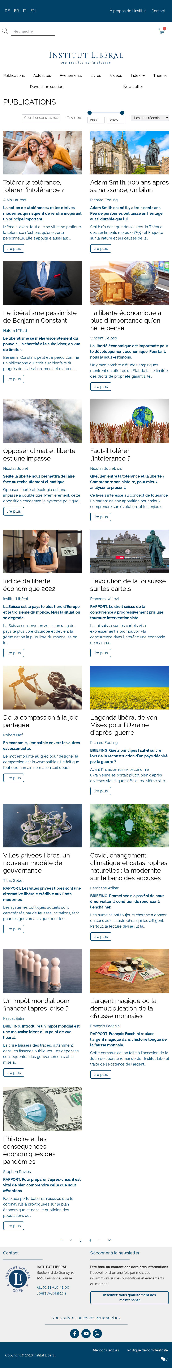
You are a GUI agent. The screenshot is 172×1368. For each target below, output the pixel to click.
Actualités (42, 71)
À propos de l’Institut (128, 7)
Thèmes (160, 71)
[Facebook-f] (74, 1329)
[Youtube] (86, 1329)
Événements (71, 71)
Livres (95, 71)
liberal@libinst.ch (51, 1289)
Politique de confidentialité (147, 1346)
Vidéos (116, 71)
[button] (104, 1366)
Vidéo (76, 114)
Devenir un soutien (46, 83)
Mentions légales (106, 1346)
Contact (158, 7)
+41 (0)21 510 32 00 (53, 1283)
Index (135, 71)
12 (109, 1236)
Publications (14, 71)
